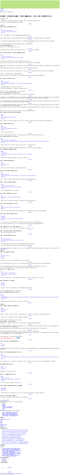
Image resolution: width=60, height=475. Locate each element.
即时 (3, 424)
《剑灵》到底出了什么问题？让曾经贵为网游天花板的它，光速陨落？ (8, 31)
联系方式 (14, 473)
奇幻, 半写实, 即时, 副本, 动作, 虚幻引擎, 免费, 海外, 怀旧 (7, 30)
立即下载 (4, 58)
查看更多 (2, 58)
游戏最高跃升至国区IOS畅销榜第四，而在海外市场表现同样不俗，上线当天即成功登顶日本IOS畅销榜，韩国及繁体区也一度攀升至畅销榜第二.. (16, 83)
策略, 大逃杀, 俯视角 (3, 355)
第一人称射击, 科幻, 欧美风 (4, 127)
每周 (1, 446)
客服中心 (17, 473)
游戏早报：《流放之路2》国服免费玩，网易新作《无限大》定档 (11, 448)
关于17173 (1, 473)
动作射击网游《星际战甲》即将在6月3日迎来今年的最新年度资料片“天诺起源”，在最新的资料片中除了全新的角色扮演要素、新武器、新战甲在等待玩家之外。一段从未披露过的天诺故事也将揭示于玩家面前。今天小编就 (25, 141)
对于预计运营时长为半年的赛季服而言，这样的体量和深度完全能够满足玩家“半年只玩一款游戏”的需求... (12, 57)
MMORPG (5, 424)
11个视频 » (3, 408)
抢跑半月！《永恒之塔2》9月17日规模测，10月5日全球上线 (11, 455)
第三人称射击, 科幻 (3, 217)
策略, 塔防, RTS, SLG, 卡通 (4, 367)
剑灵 (1, 421)
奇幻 (2, 424)
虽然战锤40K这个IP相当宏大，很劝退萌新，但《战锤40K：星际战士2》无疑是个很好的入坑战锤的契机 (12, 218)
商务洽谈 (11, 473)
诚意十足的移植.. (3, 310)
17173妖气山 (8, 419)
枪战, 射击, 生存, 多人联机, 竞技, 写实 (5, 164)
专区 (1, 425)
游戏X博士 (1, 419)
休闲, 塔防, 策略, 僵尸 (3, 284)
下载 (2, 425)
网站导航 (20, 473)
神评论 (7, 18)
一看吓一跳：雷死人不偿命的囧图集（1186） (9, 454)
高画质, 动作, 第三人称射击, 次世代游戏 (5, 174)
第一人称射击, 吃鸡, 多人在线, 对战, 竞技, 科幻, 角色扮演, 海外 (7, 185)
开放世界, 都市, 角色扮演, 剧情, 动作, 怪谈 (5, 255)
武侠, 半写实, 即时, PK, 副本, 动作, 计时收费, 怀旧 (6, 56)
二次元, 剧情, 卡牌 (3, 344)
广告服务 (8, 473)
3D (0, 424)
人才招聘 (5, 473)
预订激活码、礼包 (3, 426)
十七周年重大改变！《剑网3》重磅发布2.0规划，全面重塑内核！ (11, 453)
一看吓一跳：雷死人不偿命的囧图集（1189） (9, 451)
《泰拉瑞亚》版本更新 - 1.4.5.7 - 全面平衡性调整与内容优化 (11, 449)
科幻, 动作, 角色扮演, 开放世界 (4, 309)
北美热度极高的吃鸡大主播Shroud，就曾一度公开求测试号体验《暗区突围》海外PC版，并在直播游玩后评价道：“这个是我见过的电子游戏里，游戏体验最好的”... (18, 175)
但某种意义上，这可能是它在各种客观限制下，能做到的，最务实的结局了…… (9, 128)
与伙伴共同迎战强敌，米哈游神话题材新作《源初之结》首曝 (11, 452)
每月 (2, 446)
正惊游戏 (5, 419)
